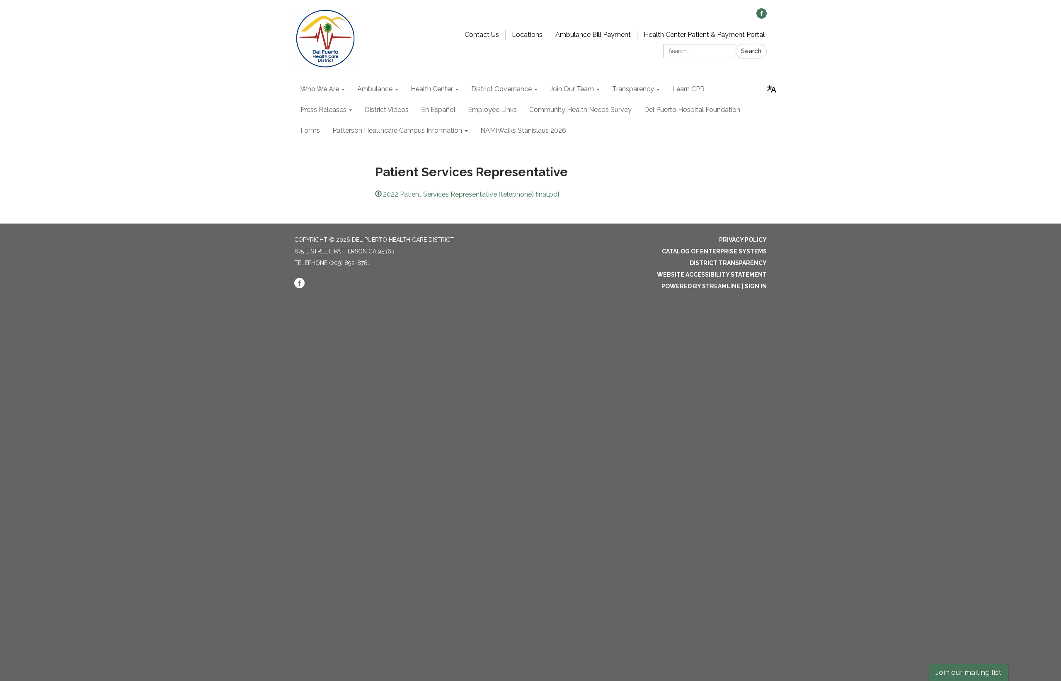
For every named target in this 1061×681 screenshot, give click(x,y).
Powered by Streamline (700, 286)
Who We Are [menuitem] (319, 89)
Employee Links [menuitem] (492, 110)
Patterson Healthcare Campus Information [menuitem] (397, 130)
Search (751, 51)
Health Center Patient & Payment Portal (704, 35)
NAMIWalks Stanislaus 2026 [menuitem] (523, 130)
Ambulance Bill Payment (593, 35)
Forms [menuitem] (310, 130)
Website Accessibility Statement (712, 274)
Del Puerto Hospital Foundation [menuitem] (692, 110)
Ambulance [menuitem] (374, 89)
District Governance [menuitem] (501, 89)
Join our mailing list (968, 672)
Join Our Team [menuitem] (572, 89)
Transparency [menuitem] (633, 89)
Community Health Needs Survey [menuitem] (580, 110)
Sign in (756, 286)
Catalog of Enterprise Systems (714, 251)
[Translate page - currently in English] (772, 89)
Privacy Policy (743, 239)
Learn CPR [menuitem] (688, 89)
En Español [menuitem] (438, 110)
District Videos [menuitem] (387, 110)
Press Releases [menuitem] (323, 110)
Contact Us (482, 35)
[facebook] (761, 16)
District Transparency (728, 263)
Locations (527, 35)
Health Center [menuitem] (432, 89)
